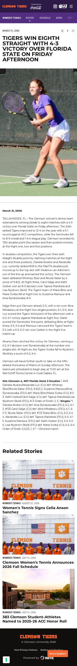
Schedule (55, 6)
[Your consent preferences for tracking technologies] (6, 659)
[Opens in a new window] (63, 6)
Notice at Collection (51, 650)
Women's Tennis (12, 503)
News (59, 17)
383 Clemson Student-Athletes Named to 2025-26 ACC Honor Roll (35, 619)
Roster (30, 17)
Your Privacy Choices (25, 650)
